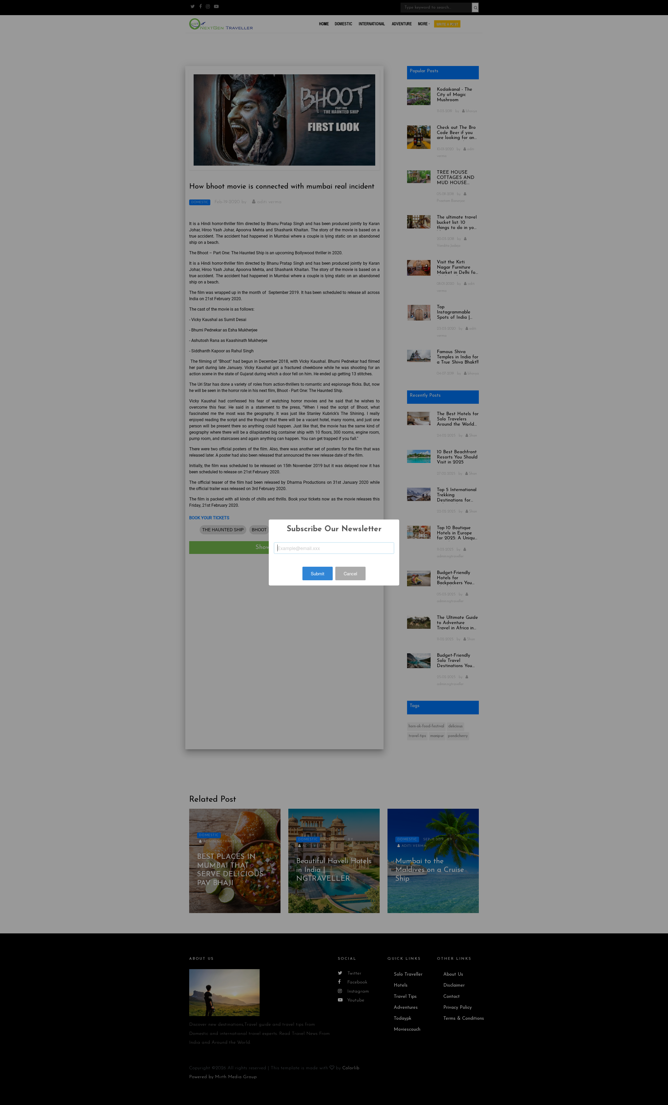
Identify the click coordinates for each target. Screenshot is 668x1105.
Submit (317, 573)
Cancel (350, 573)
